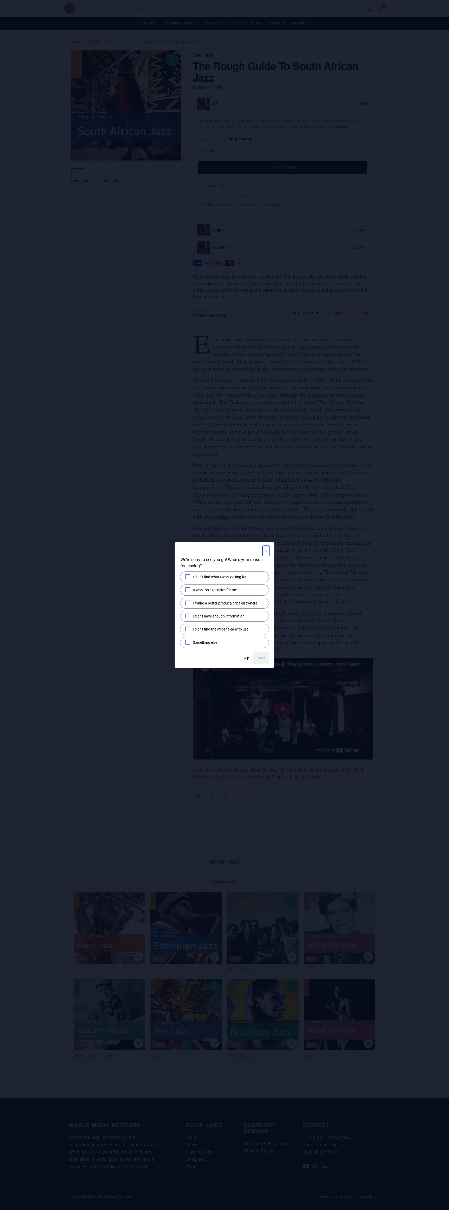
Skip (245, 658)
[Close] (266, 552)
